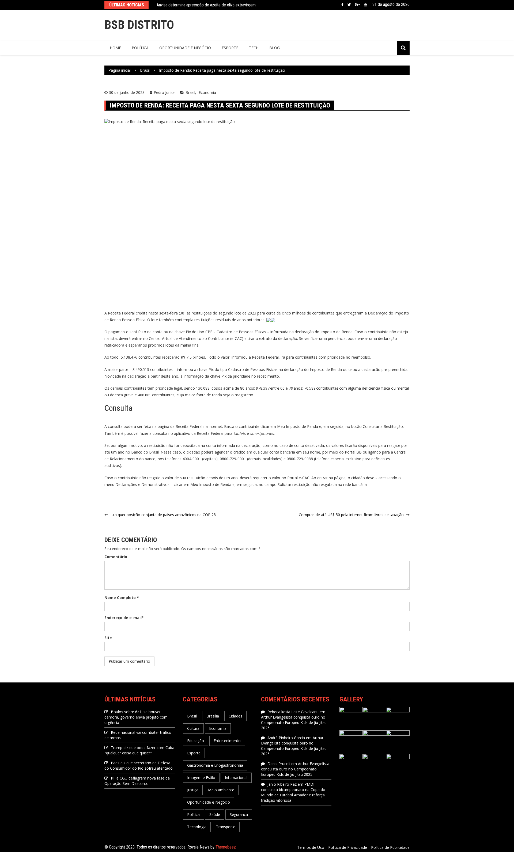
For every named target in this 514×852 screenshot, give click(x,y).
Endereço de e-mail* (124, 617)
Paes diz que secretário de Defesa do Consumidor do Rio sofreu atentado (138, 765)
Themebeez (226, 847)
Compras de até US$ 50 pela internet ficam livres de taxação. (352, 514)
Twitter (349, 4)
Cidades (235, 716)
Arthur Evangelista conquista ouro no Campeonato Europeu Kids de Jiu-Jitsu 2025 (294, 722)
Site (108, 637)
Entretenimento (227, 740)
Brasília (212, 716)
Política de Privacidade (347, 847)
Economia (207, 92)
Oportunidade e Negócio (185, 47)
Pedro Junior (164, 92)
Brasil (190, 92)
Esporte (230, 47)
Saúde (214, 814)
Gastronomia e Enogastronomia (215, 765)
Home (115, 47)
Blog (274, 47)
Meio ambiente (221, 789)
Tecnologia (196, 826)
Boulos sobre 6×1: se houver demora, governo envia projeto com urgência (136, 717)
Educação (195, 740)
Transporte (225, 826)
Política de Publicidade (390, 847)
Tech (254, 47)
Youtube (365, 4)
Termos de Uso (310, 847)
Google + (357, 4)
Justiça (192, 789)
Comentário (115, 556)
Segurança (239, 814)
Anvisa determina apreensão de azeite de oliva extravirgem (206, 4)
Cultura (193, 728)
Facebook (342, 4)
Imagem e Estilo (201, 777)
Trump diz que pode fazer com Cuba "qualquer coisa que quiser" (139, 750)
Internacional (236, 777)
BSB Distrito (139, 25)
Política (140, 47)
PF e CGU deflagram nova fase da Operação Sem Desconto (137, 781)
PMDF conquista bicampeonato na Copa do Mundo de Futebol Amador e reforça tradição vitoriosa (293, 792)
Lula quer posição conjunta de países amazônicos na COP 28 (162, 514)
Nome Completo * (121, 597)
